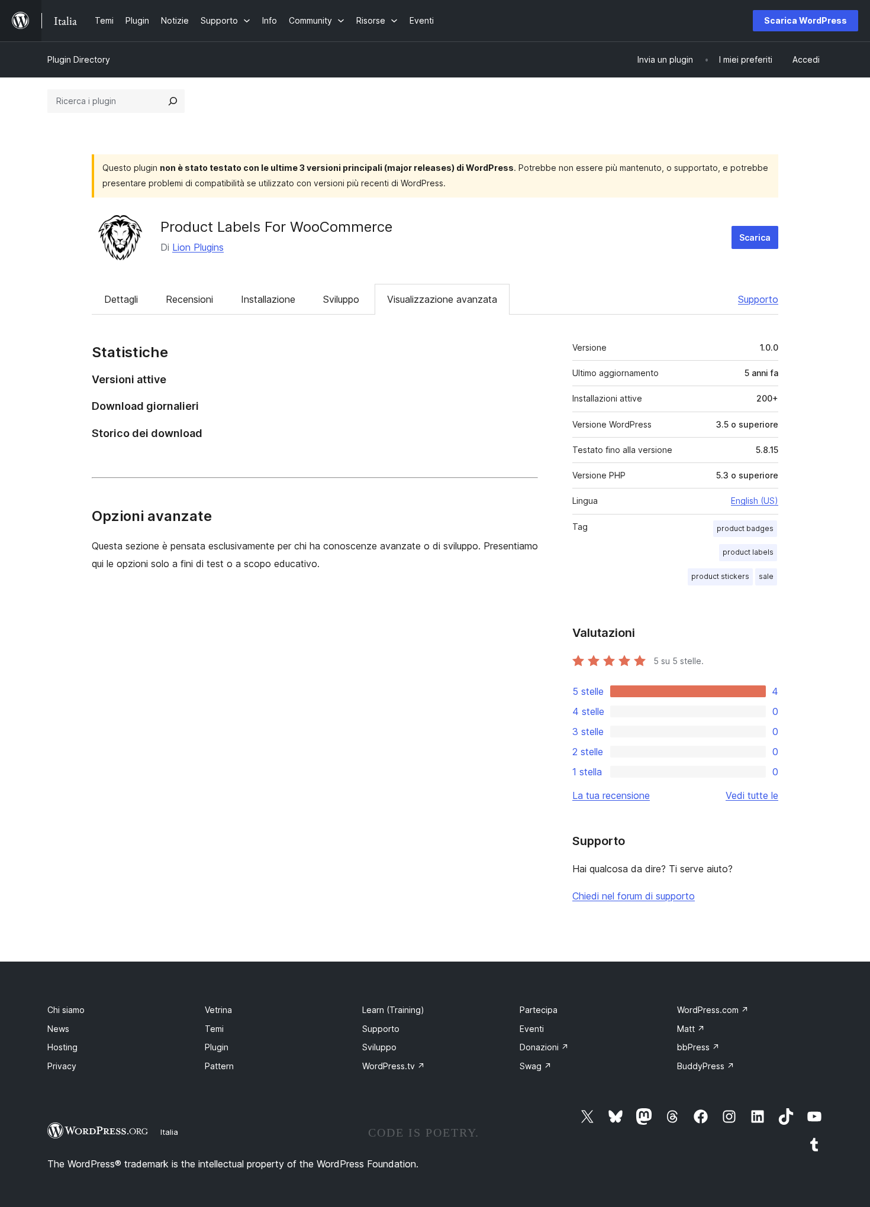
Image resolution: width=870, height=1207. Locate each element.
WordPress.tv (393, 1066)
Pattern (219, 1066)
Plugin (216, 1047)
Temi (214, 1029)
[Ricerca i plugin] (173, 101)
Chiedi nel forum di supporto (633, 896)
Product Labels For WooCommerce (276, 226)
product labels (748, 552)
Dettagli (121, 299)
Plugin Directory (78, 59)
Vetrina (218, 1010)
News (58, 1029)
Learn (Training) (393, 1010)
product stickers (720, 576)
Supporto (758, 299)
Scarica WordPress (805, 20)
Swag (536, 1066)
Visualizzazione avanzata (442, 299)
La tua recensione (611, 795)
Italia (169, 1132)
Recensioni (189, 299)
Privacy (61, 1066)
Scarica (755, 237)
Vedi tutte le (752, 795)
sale (766, 576)
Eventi (532, 1029)
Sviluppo (341, 299)
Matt (691, 1029)
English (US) (754, 501)
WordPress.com (713, 1010)
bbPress (698, 1047)
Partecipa (539, 1010)
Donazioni (544, 1047)
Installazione (268, 299)
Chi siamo (66, 1010)
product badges (745, 528)
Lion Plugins (198, 247)
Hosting (62, 1047)
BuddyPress (705, 1066)
